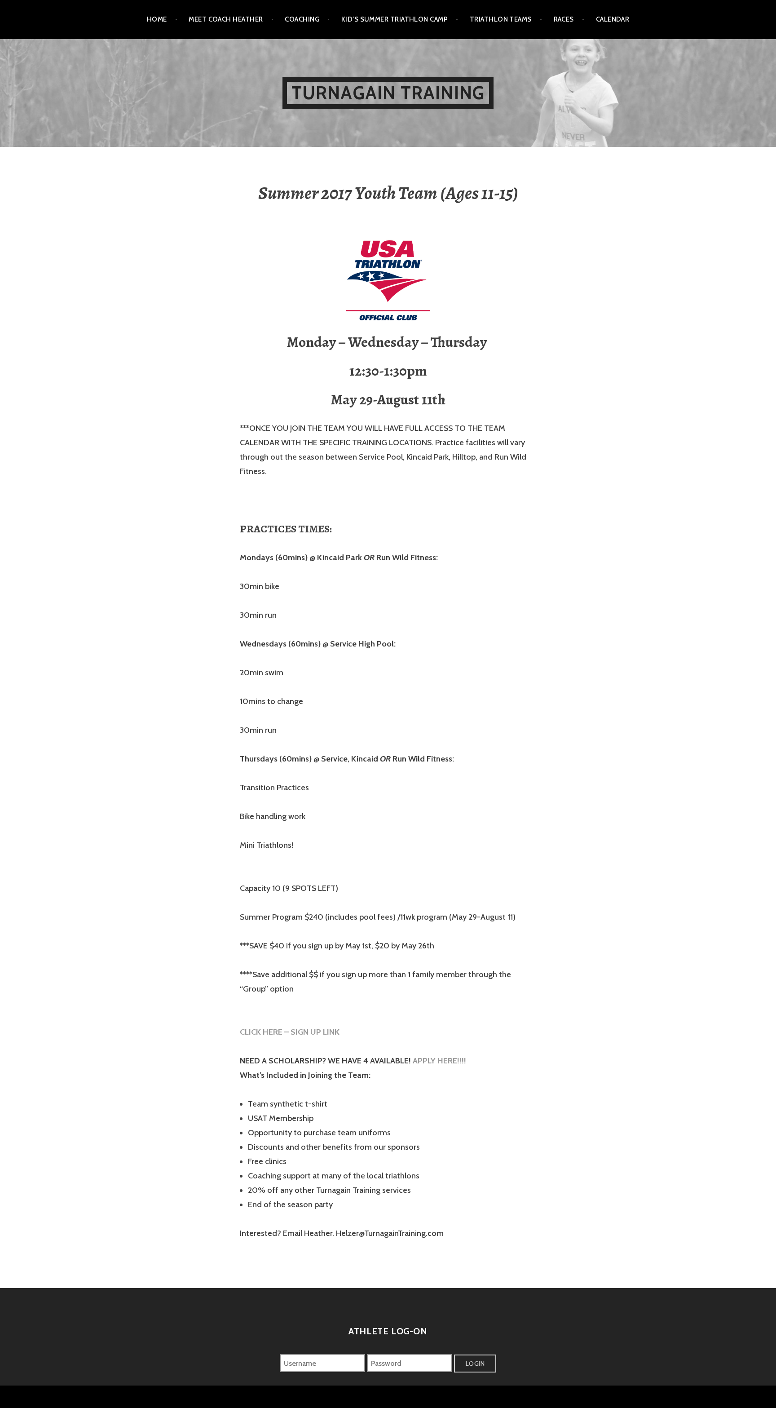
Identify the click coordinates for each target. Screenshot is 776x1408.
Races (564, 19)
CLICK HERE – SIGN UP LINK (290, 1032)
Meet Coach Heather (226, 19)
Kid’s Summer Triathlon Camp (394, 19)
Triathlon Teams (501, 19)
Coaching (302, 19)
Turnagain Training (388, 93)
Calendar (613, 19)
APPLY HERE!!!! (440, 1061)
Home (157, 19)
